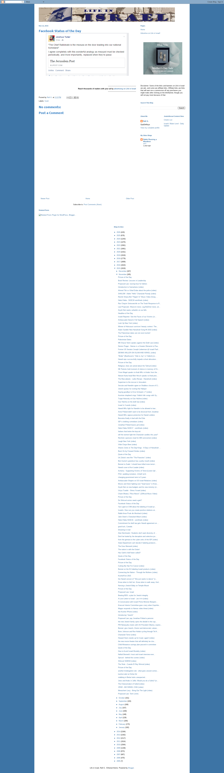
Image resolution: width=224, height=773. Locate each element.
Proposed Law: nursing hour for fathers (132, 284)
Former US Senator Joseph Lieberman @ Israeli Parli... (139, 349)
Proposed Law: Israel (126, 592)
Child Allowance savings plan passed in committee (137, 645)
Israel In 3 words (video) (127, 405)
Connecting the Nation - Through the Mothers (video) (137, 572)
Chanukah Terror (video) (127, 635)
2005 (119, 761)
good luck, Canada (125, 527)
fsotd (46, 101)
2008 (119, 751)
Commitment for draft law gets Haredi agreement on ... (138, 523)
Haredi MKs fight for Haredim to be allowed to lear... (137, 408)
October (122, 698)
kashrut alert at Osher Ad (127, 674)
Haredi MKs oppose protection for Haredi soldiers (136, 415)
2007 (119, 754)
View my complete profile (150, 128)
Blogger (131, 768)
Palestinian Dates (124, 340)
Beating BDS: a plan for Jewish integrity (133, 595)
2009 (119, 748)
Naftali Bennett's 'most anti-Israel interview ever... (136, 654)
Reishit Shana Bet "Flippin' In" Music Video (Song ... (138, 297)
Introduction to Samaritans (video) (131, 287)
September (123, 701)
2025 (119, 235)
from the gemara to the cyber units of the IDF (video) (138, 540)
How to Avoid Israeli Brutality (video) (131, 651)
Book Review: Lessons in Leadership (132, 281)
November (123, 274)
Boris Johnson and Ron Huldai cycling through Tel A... (138, 631)
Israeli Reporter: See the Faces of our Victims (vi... (137, 317)
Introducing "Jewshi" (125, 615)
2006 (119, 758)
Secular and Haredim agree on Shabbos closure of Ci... (138, 386)
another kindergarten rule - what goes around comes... (138, 671)
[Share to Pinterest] (77, 97)
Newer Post (45, 199)
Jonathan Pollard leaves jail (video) (131, 425)
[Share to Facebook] (75, 97)
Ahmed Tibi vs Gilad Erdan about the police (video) (137, 290)
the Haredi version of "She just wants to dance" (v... (137, 579)
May (120, 714)
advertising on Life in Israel (125, 89)
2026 (119, 232)
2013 (119, 735)
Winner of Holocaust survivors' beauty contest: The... (138, 326)
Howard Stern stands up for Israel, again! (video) (136, 638)
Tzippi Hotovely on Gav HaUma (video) (132, 399)
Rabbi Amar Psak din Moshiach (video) (132, 513)
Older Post (130, 199)
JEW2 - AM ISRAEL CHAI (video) (130, 687)
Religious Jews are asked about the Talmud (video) (137, 366)
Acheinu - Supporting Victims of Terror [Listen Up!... (137, 471)
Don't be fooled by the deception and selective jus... (137, 536)
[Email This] (67, 97)
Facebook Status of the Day (128, 504)
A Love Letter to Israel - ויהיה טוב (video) (133, 599)
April (121, 718)
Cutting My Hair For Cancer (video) (131, 566)
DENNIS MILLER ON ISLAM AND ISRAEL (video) (137, 353)
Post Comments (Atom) (93, 204)
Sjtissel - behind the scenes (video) (131, 658)
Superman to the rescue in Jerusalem (132, 382)
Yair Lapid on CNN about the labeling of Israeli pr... (137, 507)
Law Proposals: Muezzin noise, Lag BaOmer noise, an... (139, 307)
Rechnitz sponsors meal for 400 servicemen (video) (137, 438)
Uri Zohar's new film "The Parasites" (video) (134, 458)
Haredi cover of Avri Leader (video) (131, 467)
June (121, 711)
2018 (119, 258)
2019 (119, 255)
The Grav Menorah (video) (128, 546)
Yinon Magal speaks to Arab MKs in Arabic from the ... (138, 372)
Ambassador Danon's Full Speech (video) (133, 320)
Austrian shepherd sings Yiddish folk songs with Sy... (138, 395)
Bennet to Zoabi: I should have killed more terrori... (137, 464)
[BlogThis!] (70, 97)
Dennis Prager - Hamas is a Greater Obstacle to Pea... (138, 346)
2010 (119, 745)
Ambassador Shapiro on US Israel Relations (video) (137, 481)
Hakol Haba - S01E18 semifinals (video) (133, 300)
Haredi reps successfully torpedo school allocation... (137, 359)
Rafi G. (50, 97)
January (122, 727)
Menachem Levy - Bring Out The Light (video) (135, 690)
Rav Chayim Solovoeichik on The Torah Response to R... (139, 303)
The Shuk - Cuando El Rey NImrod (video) (134, 664)
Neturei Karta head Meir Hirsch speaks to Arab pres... (138, 376)
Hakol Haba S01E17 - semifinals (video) (133, 428)
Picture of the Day (125, 277)
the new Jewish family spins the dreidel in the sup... (137, 622)
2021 (119, 249)
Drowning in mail (124, 530)
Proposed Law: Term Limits (128, 694)
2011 (119, 741)
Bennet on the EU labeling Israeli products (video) (136, 569)
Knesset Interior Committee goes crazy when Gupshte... (139, 605)
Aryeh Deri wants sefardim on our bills (132, 310)
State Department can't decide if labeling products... (137, 543)
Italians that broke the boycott (129, 431)
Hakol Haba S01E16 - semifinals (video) (133, 520)
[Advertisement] (87, 184)
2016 (119, 265)
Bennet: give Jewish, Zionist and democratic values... (138, 628)
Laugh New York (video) (127, 441)
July (120, 708)
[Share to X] (72, 97)
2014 (119, 731)
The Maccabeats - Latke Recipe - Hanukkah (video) (137, 379)
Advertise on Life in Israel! (150, 33)
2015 (119, 268)
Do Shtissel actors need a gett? (130, 500)
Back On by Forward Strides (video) (131, 451)
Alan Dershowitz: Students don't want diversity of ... (137, 533)
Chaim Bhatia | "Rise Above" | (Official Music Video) (137, 494)
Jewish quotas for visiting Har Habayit (132, 389)
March (121, 721)
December (123, 271)
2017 (119, 262)
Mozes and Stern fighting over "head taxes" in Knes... (138, 484)
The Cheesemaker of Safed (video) (131, 684)
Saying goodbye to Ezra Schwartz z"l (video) (135, 392)
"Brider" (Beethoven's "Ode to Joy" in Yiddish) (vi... (137, 356)
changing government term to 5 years (132, 477)
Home (88, 199)
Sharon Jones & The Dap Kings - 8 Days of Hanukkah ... (139, 448)
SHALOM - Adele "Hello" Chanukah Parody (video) (137, 294)
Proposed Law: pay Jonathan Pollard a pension (135, 618)
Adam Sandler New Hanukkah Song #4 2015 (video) (137, 330)
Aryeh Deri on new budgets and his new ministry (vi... (138, 487)
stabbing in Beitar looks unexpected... (132, 677)
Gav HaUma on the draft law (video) (131, 402)
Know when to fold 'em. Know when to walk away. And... (139, 582)
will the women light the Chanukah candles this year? (138, 435)
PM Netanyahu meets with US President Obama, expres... (140, 625)
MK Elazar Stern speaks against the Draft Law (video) (138, 343)
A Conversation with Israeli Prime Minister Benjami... (138, 602)
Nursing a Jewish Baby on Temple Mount (133, 586)
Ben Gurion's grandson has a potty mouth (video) (136, 461)
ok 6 (144, 144)
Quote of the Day (124, 454)
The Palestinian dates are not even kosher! (134, 333)
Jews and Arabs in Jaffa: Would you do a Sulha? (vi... (138, 681)
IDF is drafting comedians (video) (130, 422)
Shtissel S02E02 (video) (127, 661)
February (122, 724)
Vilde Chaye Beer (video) (127, 445)
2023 (119, 242)
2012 (119, 738)
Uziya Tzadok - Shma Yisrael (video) (132, 490)
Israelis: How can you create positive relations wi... (137, 510)
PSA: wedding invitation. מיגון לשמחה (132, 474)
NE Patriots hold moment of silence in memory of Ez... (138, 369)
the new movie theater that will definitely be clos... (137, 641)
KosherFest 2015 (124, 576)
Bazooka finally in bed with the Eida (131, 418)
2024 (119, 239)
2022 (119, 245)
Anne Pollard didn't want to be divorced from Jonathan (138, 412)
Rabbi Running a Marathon (150, 140)
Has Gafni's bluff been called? (129, 553)
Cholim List (168, 120)
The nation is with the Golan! (129, 549)
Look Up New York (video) (128, 323)
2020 (119, 252)
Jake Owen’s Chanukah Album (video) (132, 517)
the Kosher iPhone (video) (128, 612)
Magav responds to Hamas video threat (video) (135, 608)
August (122, 704)
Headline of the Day (125, 313)
